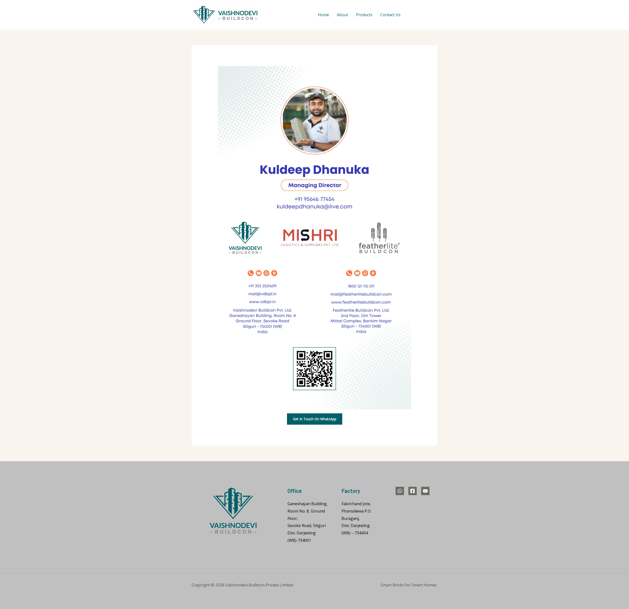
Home (323, 14)
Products (364, 14)
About (342, 14)
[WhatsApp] (411, 15)
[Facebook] (423, 15)
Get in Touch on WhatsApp (314, 419)
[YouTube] (435, 15)
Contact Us (390, 14)
